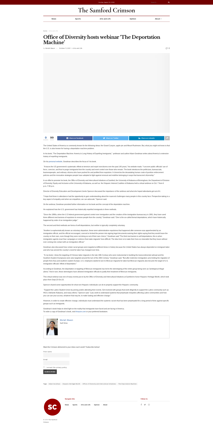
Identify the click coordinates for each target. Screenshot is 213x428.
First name (47, 352)
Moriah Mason (50, 48)
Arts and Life (105, 19)
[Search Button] (168, 2)
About (157, 19)
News (54, 19)
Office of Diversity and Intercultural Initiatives (99, 384)
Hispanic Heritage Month (71, 384)
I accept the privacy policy (56, 367)
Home (45, 31)
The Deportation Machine (127, 384)
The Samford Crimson (106, 10)
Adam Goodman (54, 384)
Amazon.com (80, 312)
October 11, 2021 (64, 48)
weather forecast (169, 10)
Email (45, 359)
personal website (55, 161)
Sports (78, 19)
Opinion (133, 19)
